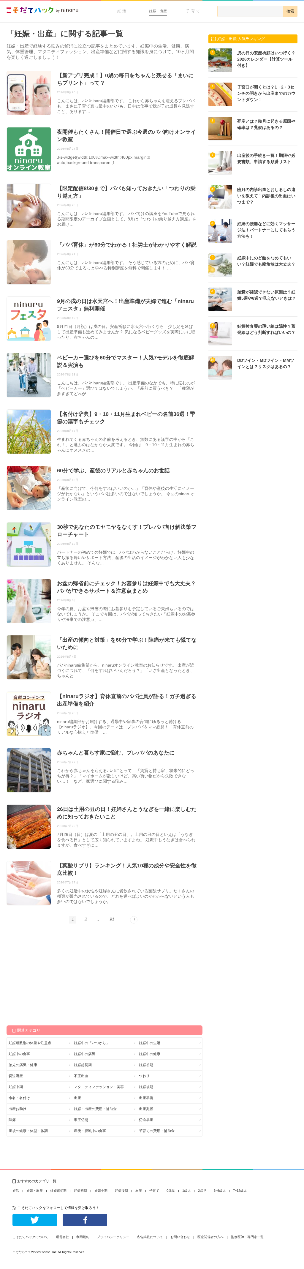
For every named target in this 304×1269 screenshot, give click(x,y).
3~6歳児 (220, 1190)
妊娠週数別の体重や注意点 (30, 1043)
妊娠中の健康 (149, 1054)
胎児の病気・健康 (23, 1065)
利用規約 (82, 1237)
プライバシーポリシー (113, 1237)
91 (112, 919)
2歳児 (202, 1190)
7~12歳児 (240, 1190)
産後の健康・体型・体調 (28, 1131)
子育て (193, 11)
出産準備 (146, 1098)
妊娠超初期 (83, 1065)
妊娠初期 (146, 1065)
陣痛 (12, 1120)
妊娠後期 (146, 1087)
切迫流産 (16, 1076)
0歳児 (171, 1190)
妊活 (122, 11)
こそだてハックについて (30, 1237)
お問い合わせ (180, 1237)
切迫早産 (146, 1120)
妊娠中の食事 (19, 1054)
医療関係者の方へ (210, 1237)
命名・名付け (19, 1098)
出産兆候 (146, 1109)
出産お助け (17, 1109)
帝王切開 (81, 1120)
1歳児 (186, 1190)
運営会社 (62, 1237)
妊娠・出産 (158, 11)
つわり (144, 1076)
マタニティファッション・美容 (99, 1087)
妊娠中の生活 (149, 1043)
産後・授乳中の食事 (90, 1131)
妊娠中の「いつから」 (92, 1043)
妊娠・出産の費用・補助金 (95, 1109)
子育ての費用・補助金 (157, 1131)
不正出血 (81, 1076)
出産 (77, 1098)
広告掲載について (150, 1237)
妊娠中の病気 (84, 1054)
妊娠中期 (16, 1087)
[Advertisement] (51, 974)
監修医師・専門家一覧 (247, 1237)
